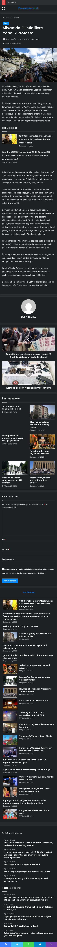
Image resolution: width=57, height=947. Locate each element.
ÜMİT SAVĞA (11, 39)
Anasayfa (8, 17)
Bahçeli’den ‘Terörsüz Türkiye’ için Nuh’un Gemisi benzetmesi (35, 749)
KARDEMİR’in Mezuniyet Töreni (33, 700)
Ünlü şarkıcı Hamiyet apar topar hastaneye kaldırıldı (34, 790)
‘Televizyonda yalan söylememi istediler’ (39, 452)
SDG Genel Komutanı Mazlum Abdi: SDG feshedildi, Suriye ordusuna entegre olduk (35, 139)
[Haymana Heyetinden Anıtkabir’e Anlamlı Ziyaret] (42, 468)
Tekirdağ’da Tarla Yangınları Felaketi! (21, 2)
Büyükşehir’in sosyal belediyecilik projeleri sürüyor (27, 769)
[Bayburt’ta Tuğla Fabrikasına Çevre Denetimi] (10, 728)
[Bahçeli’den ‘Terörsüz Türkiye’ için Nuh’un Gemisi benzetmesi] (10, 752)
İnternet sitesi (8, 559)
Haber (16, 17)
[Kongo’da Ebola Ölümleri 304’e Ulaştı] (10, 814)
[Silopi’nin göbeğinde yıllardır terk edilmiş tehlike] (42, 412)
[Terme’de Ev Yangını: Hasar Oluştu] (10, 740)
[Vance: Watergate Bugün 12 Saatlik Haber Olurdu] (10, 780)
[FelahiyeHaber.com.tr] (28, 8)
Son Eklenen (28, 592)
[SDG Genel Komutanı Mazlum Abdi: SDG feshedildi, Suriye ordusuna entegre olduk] (9, 139)
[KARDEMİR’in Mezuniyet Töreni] (10, 704)
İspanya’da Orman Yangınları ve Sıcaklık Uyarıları (12, 480)
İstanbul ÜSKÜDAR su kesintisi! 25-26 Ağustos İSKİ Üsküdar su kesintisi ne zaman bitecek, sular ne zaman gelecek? (26, 155)
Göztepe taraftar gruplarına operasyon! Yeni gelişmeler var (13, 438)
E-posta (6, 549)
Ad (4, 539)
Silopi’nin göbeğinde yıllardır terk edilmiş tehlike (39, 424)
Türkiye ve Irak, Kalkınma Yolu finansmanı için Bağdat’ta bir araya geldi (24, 761)
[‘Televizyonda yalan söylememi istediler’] (42, 441)
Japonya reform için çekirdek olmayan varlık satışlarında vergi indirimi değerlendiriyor (24, 802)
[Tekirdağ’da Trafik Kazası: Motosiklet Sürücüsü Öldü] (10, 716)
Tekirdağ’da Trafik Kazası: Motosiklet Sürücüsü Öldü (32, 714)
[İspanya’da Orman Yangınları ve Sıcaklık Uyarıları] (14, 468)
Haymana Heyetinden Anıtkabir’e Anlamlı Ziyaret (40, 480)
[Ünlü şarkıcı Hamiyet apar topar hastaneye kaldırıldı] (10, 792)
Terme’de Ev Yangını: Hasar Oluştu (35, 736)
